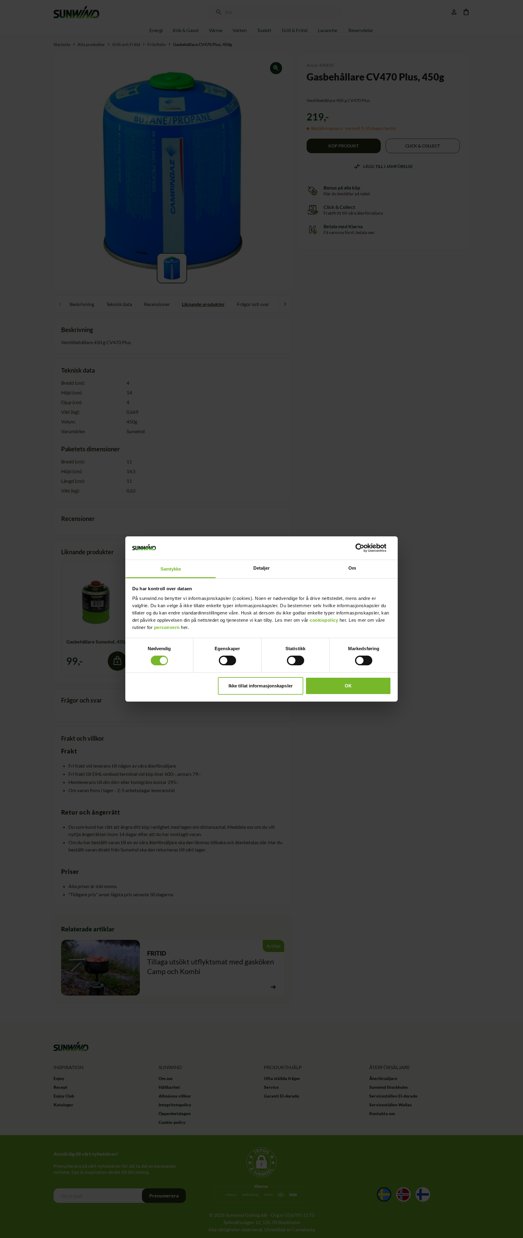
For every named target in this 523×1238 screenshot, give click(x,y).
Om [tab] (352, 568)
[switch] (227, 660)
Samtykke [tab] (170, 568)
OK (348, 685)
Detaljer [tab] (261, 568)
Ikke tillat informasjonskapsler (261, 685)
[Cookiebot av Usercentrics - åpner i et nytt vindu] (364, 547)
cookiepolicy (324, 620)
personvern (167, 627)
